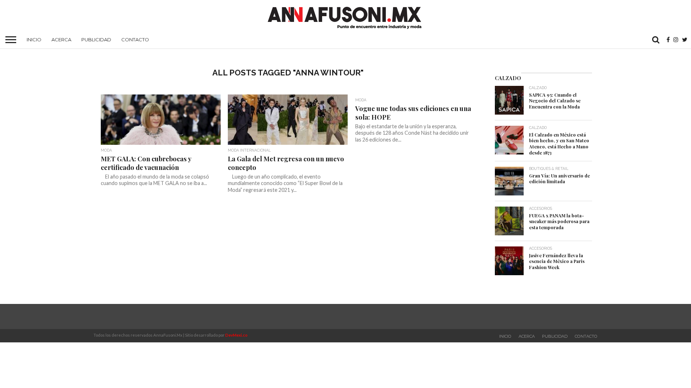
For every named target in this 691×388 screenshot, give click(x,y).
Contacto (135, 39)
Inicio (34, 39)
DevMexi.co (236, 335)
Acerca (61, 39)
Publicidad (96, 39)
